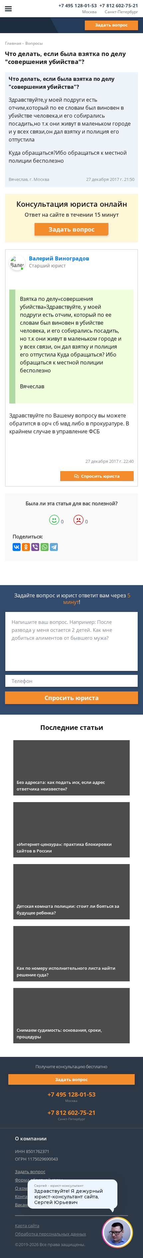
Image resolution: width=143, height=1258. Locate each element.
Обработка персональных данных (50, 1234)
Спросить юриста (100, 476)
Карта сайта (27, 1226)
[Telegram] (54, 547)
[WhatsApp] (45, 547)
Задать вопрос (111, 25)
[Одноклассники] (26, 547)
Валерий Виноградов (59, 258)
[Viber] (35, 547)
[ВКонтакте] (17, 547)
